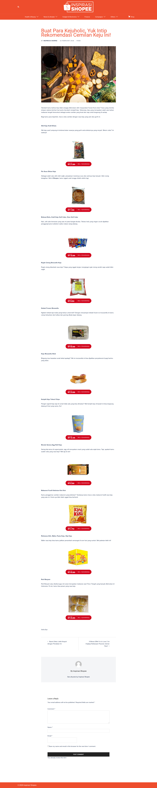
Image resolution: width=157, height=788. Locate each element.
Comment (51, 709)
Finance (87, 17)
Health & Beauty (30, 17)
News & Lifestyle (49, 17)
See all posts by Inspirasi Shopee (78, 677)
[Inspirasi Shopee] (78, 7)
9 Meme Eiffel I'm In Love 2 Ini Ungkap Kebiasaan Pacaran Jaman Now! (97, 644)
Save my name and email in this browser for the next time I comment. (72, 746)
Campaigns (99, 17)
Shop (132, 17)
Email (50, 736)
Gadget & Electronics (69, 17)
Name (50, 727)
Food (79, 40)
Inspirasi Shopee (50, 40)
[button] (18, 7)
